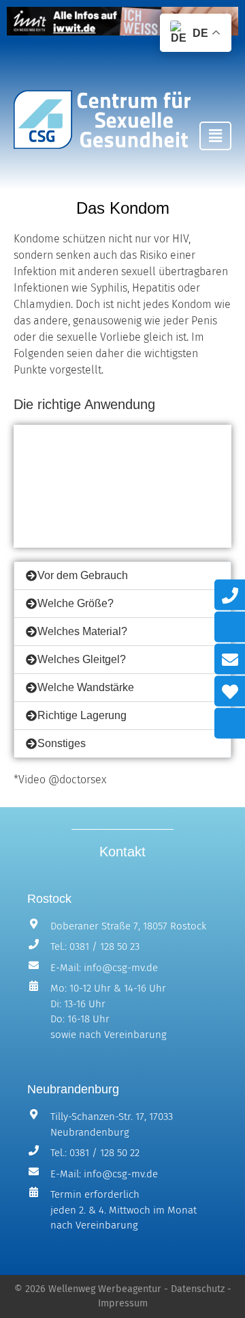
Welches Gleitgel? (81, 659)
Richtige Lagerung (82, 715)
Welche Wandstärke (85, 687)
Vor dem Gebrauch (82, 575)
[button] (215, 136)
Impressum (123, 1303)
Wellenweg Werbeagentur (104, 1289)
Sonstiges (61, 743)
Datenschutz (198, 1289)
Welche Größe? (75, 603)
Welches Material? (82, 631)
